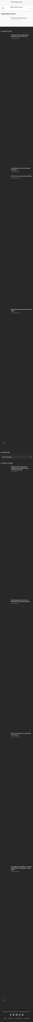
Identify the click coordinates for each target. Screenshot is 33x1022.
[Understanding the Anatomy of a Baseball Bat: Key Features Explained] (5, 665)
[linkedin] (22, 1014)
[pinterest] (16, 1014)
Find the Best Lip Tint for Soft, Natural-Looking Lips (20, 168)
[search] (30, 8)
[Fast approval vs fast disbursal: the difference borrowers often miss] (5, 99)
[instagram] (19, 1014)
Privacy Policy (18, 1018)
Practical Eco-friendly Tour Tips (19, 18)
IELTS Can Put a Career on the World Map (21, 176)
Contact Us (27, 1018)
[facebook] (10, 1014)
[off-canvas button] (3, 8)
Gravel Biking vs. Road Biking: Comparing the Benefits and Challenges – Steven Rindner (21, 868)
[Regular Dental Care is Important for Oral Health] (5, 374)
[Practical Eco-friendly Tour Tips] (5, 20)
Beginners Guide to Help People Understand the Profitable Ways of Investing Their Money (20, 468)
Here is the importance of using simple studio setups (21, 734)
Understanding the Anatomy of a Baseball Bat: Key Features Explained (20, 600)
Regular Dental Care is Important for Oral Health (21, 310)
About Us (10, 1018)
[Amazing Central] (16, 7)
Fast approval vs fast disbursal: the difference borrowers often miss (20, 35)
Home (5, 1018)
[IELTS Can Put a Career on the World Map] (5, 241)
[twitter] (13, 1014)
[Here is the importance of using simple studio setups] (5, 798)
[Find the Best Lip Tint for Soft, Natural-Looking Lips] (5, 170)
